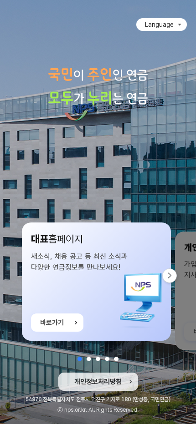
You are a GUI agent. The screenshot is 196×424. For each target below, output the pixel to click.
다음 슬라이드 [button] (176, 275)
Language (159, 24)
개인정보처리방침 (98, 382)
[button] (79, 359)
